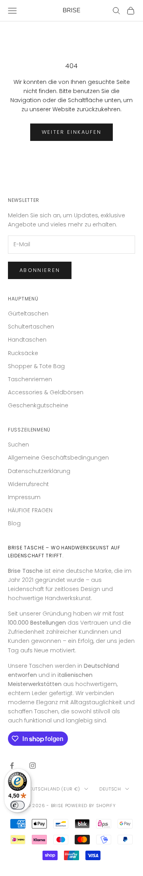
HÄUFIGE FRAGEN (30, 510)
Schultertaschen (31, 327)
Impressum (24, 497)
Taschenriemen (30, 379)
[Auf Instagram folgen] (33, 766)
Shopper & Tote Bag (36, 366)
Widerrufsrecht (28, 484)
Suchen (18, 444)
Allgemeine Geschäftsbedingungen (58, 458)
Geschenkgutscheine (38, 405)
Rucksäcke (23, 353)
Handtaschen (27, 340)
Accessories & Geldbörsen (45, 392)
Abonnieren (39, 270)
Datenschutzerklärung (39, 471)
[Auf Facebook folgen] (12, 766)
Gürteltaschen (28, 313)
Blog (14, 523)
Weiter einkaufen (71, 132)
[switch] (17, 805)
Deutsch (110, 789)
